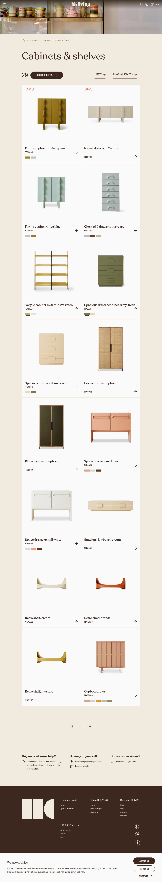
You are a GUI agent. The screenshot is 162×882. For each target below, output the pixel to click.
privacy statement (77, 872)
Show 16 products (123, 75)
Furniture (47, 41)
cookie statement (58, 872)
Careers (62, 834)
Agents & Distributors (67, 809)
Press (122, 809)
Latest (98, 75)
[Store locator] (152, 4)
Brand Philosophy (96, 809)
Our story (93, 805)
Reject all (144, 869)
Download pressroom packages (88, 762)
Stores (122, 805)
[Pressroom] (146, 4)
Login (62, 838)
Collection (123, 816)
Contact (62, 805)
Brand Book (94, 812)
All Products (34, 41)
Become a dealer (82, 766)
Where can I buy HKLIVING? (127, 762)
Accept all (144, 861)
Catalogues (123, 812)
